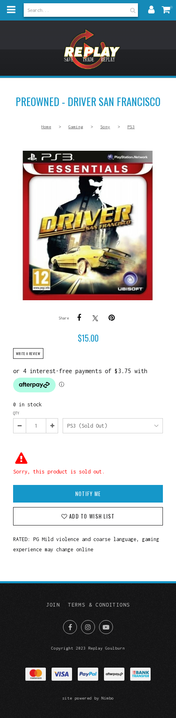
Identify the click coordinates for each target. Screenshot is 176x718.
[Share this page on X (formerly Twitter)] (95, 318)
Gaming (75, 126)
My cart (168, 9)
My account (151, 9)
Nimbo (108, 697)
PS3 (131, 126)
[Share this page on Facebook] (79, 318)
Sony (105, 126)
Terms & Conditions (99, 605)
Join (53, 605)
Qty (16, 413)
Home (46, 126)
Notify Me (88, 494)
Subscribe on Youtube (106, 627)
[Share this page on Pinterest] (112, 318)
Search (132, 10)
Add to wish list (91, 516)
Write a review (28, 353)
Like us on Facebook (70, 627)
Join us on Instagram (88, 627)
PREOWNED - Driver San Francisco (87, 225)
